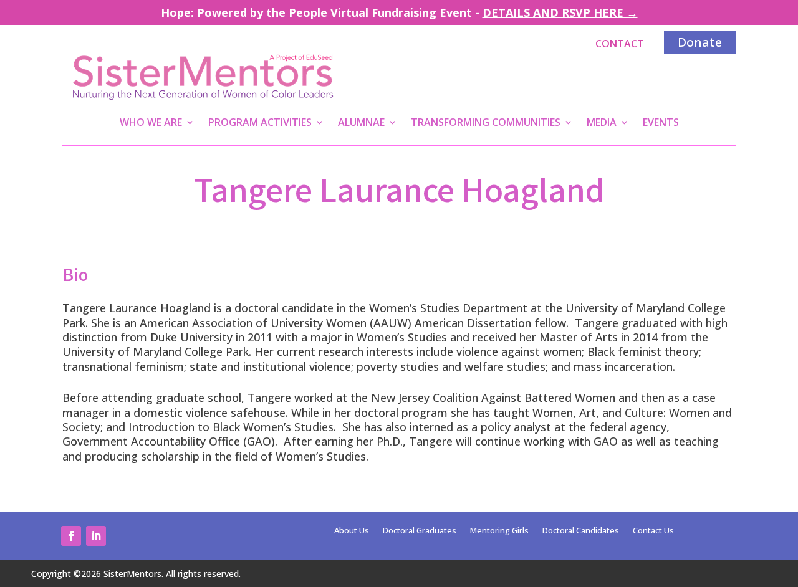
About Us (351, 531)
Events (661, 123)
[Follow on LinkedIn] (96, 536)
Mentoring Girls (499, 531)
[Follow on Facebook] (71, 536)
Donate (700, 42)
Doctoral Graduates (419, 531)
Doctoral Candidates (580, 531)
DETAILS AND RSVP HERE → (560, 12)
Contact (619, 43)
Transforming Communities (485, 123)
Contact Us (653, 531)
